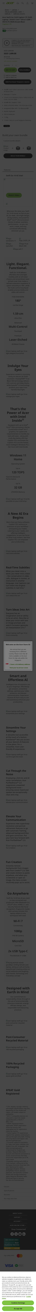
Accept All (18, 1309)
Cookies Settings (18, 1303)
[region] (18, 1291)
